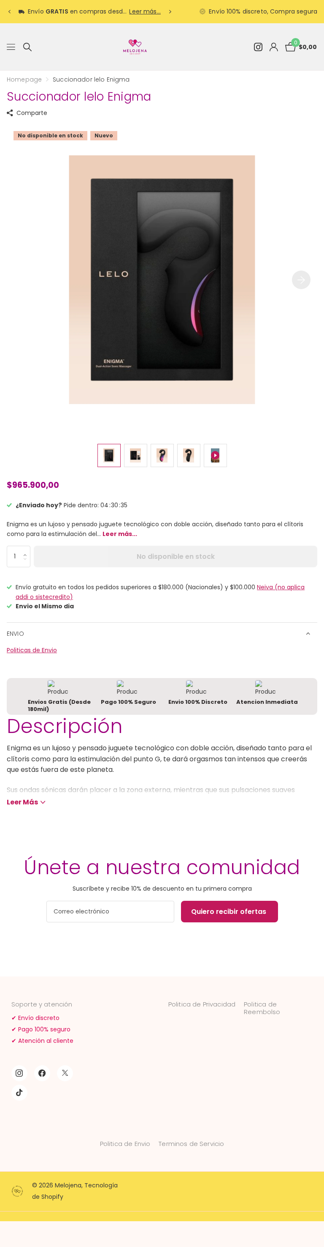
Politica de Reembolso (262, 1008)
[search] (27, 47)
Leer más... (145, 11)
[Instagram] (19, 1073)
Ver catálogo (11, 47)
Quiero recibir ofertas (229, 911)
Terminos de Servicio (191, 1143)
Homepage (24, 79)
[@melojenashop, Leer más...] (258, 47)
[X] (65, 1073)
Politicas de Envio (32, 650)
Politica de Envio (125, 1143)
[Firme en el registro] (273, 47)
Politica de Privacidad (201, 1004)
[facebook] (42, 1073)
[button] (27, 549)
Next (170, 11)
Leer (22, 802)
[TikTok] (19, 1093)
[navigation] (9, 11)
